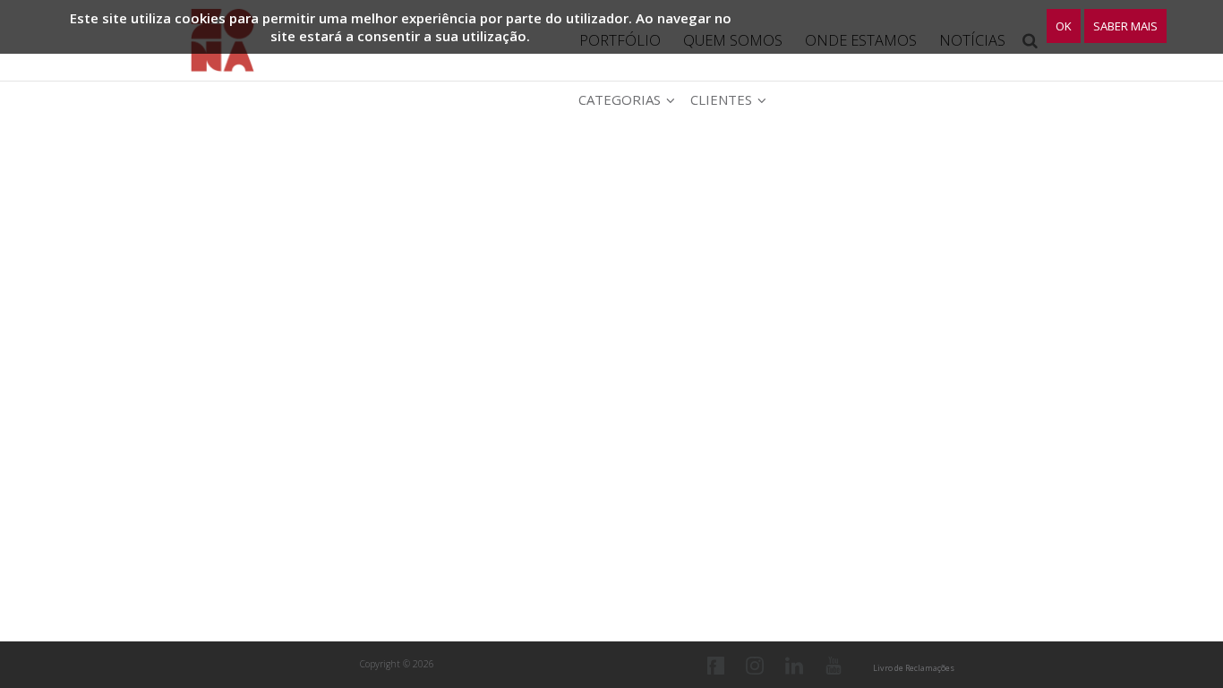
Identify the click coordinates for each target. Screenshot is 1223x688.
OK (1064, 26)
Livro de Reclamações (913, 668)
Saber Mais (1125, 26)
